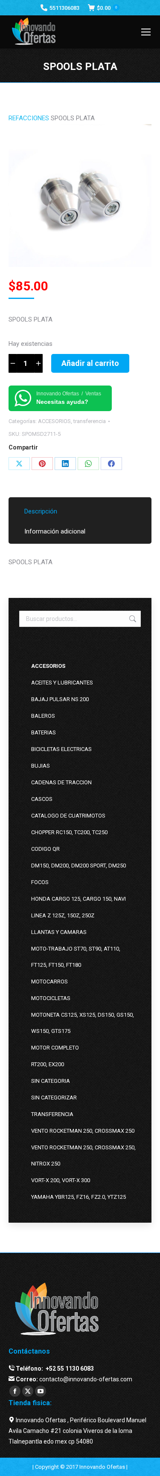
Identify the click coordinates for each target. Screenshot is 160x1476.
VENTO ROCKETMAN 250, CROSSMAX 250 (82, 1131)
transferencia (89, 421)
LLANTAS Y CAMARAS (59, 932)
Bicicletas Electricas (61, 749)
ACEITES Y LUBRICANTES (62, 682)
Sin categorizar (54, 1097)
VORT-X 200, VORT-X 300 (60, 1180)
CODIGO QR (45, 849)
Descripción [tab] (40, 511)
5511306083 (64, 8)
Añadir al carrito (90, 363)
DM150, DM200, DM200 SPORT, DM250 (78, 865)
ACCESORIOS (54, 421)
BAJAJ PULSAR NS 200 (60, 699)
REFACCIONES (29, 118)
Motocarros (49, 981)
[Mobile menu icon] (145, 32)
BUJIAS (40, 766)
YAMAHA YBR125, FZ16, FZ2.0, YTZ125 (78, 1197)
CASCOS (41, 799)
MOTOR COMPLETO (55, 1047)
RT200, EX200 (47, 1064)
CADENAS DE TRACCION (61, 782)
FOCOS (40, 882)
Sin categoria (50, 1081)
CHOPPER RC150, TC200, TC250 (69, 832)
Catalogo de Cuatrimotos (68, 815)
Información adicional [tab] (54, 531)
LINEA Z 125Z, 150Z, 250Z (62, 915)
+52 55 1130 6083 (69, 1368)
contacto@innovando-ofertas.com (85, 1379)
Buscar (132, 619)
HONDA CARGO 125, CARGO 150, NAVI (78, 899)
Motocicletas (50, 998)
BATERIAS (43, 732)
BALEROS (43, 716)
